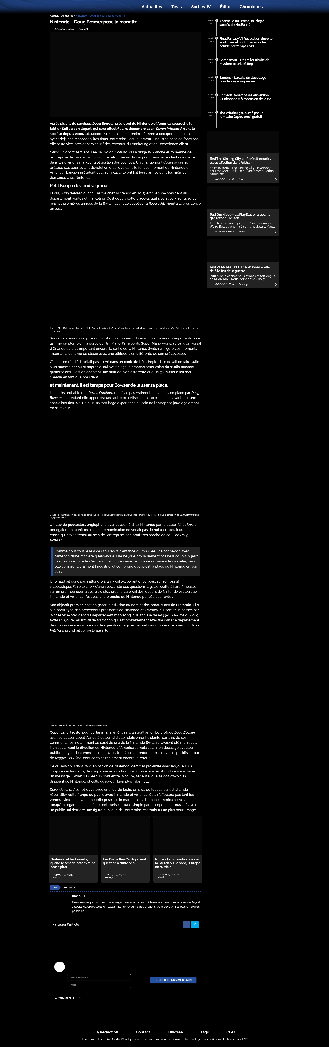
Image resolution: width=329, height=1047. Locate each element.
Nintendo (69, 887)
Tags (204, 1032)
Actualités (152, 6)
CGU (230, 1032)
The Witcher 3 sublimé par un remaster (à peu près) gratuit (241, 115)
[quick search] (271, 7)
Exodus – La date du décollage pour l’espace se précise (242, 79)
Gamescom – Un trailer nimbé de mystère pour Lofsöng (244, 62)
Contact (143, 1032)
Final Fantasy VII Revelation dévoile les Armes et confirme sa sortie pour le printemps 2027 (245, 42)
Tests (176, 6)
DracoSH (78, 896)
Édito (225, 6)
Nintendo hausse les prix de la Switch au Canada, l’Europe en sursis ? (177, 863)
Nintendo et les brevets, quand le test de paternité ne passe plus (73, 863)
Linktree (175, 1032)
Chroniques (251, 6)
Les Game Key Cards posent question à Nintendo (124, 861)
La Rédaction (106, 1032)
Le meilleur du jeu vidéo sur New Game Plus (71, 7)
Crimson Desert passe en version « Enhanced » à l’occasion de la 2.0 (245, 97)
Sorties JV (201, 6)
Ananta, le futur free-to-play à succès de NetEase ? (241, 23)
